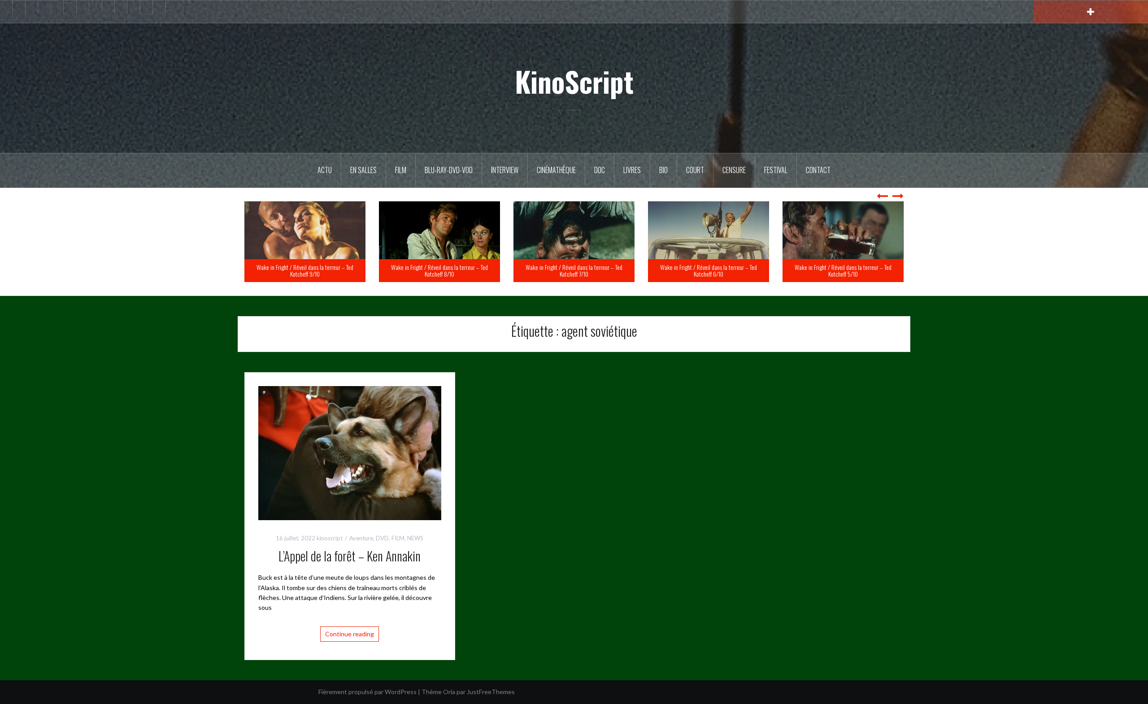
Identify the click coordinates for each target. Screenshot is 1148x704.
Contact (818, 170)
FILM (400, 170)
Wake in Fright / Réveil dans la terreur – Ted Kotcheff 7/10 (708, 270)
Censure (734, 170)
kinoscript (330, 538)
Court (695, 170)
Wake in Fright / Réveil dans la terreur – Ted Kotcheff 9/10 (439, 270)
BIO (663, 170)
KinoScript (574, 81)
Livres (632, 170)
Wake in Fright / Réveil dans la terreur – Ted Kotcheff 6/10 (843, 270)
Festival (775, 170)
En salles (363, 170)
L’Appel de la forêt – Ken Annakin (349, 556)
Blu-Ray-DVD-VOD (449, 170)
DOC (599, 170)
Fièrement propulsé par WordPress (367, 691)
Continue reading (349, 634)
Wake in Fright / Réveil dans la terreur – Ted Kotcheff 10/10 (305, 270)
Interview (504, 170)
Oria (449, 691)
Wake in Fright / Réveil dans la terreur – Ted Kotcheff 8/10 (574, 270)
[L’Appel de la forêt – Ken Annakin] (349, 452)
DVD (382, 538)
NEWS (415, 538)
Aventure (361, 538)
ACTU (324, 170)
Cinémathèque (556, 170)
